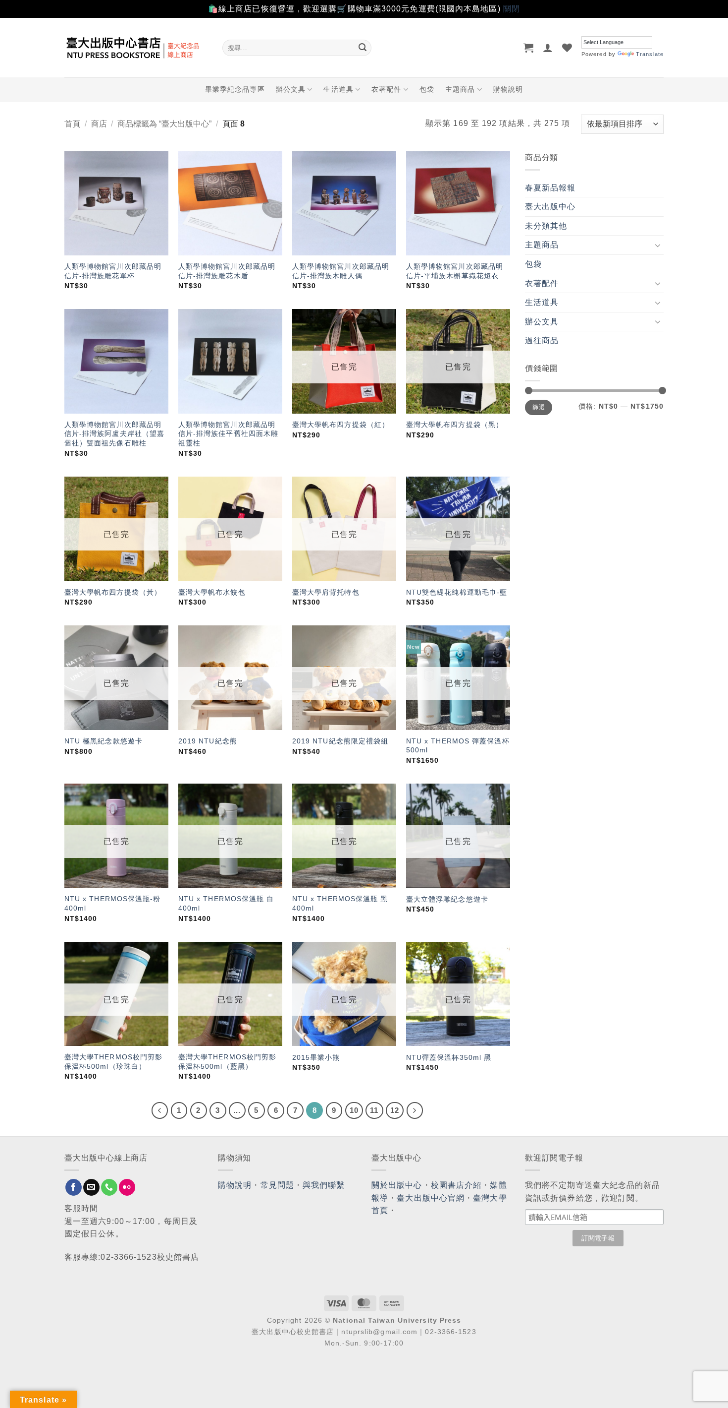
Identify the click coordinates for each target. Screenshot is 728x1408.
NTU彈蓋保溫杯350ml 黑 (449, 1057)
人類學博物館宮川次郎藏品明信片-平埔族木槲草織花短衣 (454, 271)
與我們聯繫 (324, 1185)
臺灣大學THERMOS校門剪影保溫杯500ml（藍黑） (227, 1061)
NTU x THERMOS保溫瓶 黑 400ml (340, 903)
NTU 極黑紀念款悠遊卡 (103, 741)
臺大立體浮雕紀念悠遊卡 (447, 899)
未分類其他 (546, 226)
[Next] (415, 1110)
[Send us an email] (91, 1187)
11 (374, 1110)
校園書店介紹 (456, 1185)
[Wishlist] (567, 48)
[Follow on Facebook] (73, 1187)
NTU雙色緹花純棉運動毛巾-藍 (457, 592)
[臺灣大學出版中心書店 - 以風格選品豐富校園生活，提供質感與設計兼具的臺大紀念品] (136, 47)
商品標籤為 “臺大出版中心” (164, 124)
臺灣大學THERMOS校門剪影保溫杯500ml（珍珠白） (113, 1061)
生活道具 (338, 89)
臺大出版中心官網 (431, 1198)
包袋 (426, 89)
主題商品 (460, 89)
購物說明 (508, 89)
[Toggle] (658, 245)
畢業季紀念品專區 (235, 89)
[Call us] (109, 1187)
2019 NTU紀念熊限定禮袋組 (340, 741)
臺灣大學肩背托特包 (326, 592)
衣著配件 (386, 89)
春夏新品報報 (550, 188)
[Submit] (362, 47)
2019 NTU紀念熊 (207, 741)
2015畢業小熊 (316, 1057)
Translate (650, 54)
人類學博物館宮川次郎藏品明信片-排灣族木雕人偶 (340, 271)
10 (354, 1110)
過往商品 (542, 340)
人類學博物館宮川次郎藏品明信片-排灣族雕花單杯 (112, 271)
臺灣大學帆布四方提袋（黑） (454, 425)
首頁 (72, 124)
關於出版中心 (396, 1185)
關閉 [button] (511, 8)
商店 (99, 124)
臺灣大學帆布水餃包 (212, 592)
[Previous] (160, 1110)
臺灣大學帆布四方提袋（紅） (340, 425)
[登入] (548, 48)
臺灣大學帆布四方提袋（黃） (112, 592)
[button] (528, 48)
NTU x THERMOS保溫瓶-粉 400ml (112, 903)
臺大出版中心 (550, 206)
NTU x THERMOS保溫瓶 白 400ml (226, 903)
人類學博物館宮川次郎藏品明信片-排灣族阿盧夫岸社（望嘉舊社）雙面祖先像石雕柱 (114, 434)
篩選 (538, 407)
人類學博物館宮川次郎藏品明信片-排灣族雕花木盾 (226, 271)
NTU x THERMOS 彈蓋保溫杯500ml (458, 745)
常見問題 (277, 1185)
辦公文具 (291, 89)
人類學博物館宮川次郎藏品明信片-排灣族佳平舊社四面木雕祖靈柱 (228, 434)
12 (394, 1110)
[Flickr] (127, 1187)
